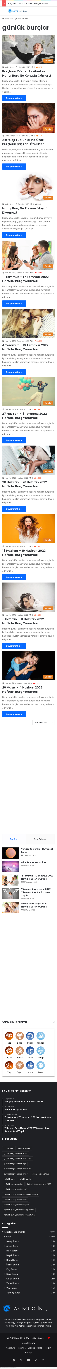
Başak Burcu (12, 1255)
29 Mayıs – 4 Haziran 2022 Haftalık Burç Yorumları (22, 689)
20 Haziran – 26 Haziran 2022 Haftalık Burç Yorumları (24, 484)
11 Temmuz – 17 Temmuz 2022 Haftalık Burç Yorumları (25, 279)
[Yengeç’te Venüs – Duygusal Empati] (10, 853)
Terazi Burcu (12, 1283)
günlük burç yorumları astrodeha (17, 1158)
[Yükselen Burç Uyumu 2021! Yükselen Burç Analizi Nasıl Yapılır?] (10, 893)
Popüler (14, 839)
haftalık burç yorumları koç (15, 1199)
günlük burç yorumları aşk (15, 1163)
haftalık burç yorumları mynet (16, 1204)
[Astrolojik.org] (20, 11)
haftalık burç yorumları (13, 1184)
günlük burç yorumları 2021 (15, 1153)
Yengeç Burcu (13, 1292)
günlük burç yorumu (40, 1174)
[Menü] (3, 11)
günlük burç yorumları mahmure (17, 1169)
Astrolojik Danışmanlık (14, 1232)
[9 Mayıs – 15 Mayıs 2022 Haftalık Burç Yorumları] (10, 907)
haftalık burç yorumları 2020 (39, 1184)
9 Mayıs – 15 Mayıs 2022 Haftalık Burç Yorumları (34, 905)
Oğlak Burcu (12, 1278)
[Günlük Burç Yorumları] (10, 866)
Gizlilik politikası (35, 1348)
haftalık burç (9, 1179)
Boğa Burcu (12, 1260)
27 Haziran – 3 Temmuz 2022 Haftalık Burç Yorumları (24, 416)
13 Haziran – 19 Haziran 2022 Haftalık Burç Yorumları (24, 553)
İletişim (48, 1348)
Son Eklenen (40, 839)
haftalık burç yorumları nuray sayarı (19, 1210)
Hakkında (21, 1348)
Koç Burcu (11, 1269)
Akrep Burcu (12, 1241)
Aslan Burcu (12, 1246)
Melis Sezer (10, 136)
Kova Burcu (12, 1274)
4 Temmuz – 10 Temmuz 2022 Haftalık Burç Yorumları (25, 347)
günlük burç (9, 1148)
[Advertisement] (28, 44)
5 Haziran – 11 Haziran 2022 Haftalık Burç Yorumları (23, 621)
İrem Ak (8, 273)
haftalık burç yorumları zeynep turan (19, 1215)
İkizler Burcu (12, 1264)
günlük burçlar (24, 1148)
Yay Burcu (11, 1288)
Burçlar (7, 1236)
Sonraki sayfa (41, 722)
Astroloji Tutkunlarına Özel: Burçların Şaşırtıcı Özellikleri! (24, 142)
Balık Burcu (11, 1250)
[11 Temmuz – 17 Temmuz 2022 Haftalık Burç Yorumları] (10, 880)
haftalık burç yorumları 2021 (16, 1189)
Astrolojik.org (28, 1343)
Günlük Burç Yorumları (33, 862)
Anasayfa (10, 1348)
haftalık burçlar (25, 1179)
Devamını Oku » (14, 98)
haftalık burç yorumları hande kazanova (21, 1194)
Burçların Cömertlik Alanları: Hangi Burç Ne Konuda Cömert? (27, 73)
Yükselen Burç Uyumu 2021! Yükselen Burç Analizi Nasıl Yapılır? (36, 892)
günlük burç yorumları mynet (16, 1174)
